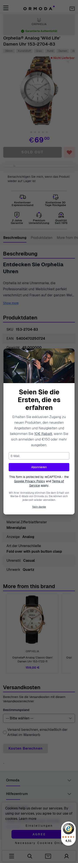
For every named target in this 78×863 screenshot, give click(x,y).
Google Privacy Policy (29, 481)
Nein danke (39, 507)
